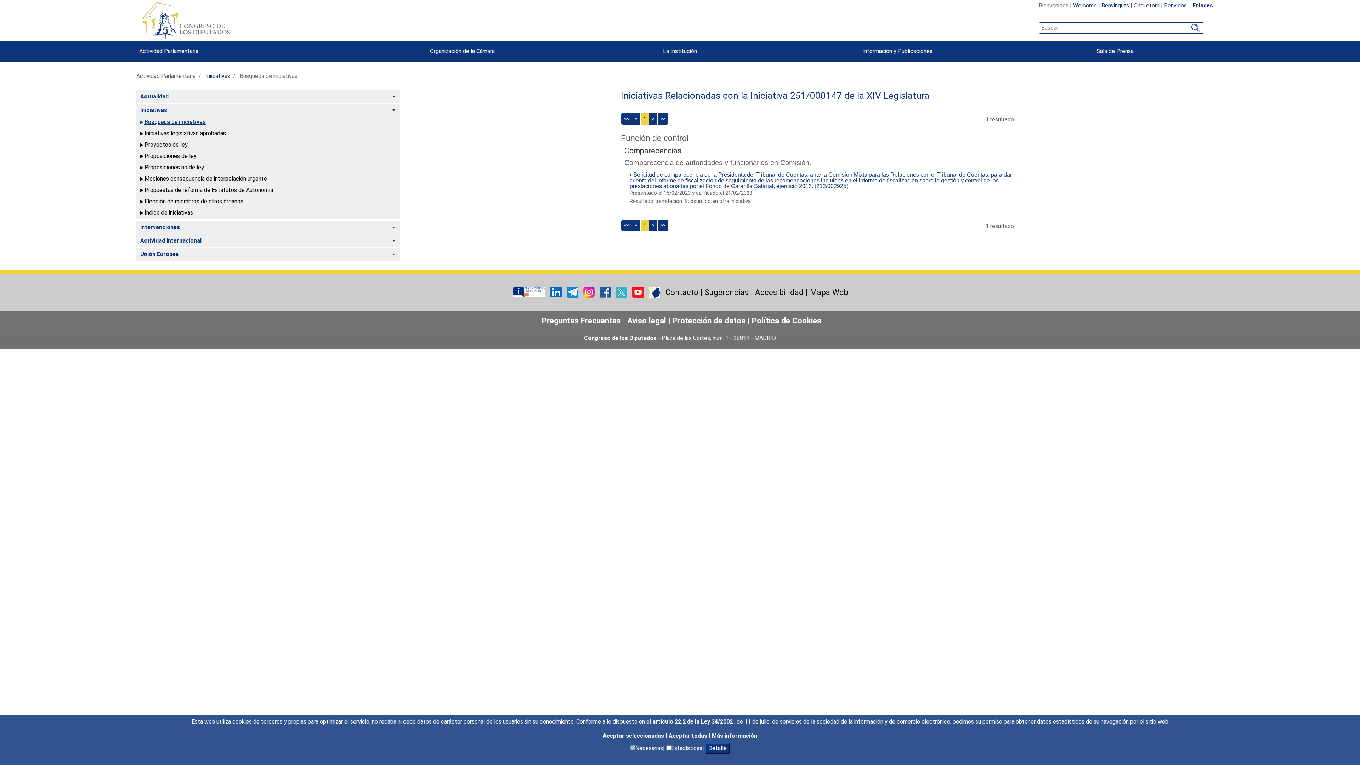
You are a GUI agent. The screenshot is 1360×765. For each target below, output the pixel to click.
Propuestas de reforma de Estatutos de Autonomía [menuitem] (208, 190)
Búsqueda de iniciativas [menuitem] (175, 122)
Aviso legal (647, 320)
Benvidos (1175, 5)
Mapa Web (829, 292)
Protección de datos (709, 320)
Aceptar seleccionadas (634, 735)
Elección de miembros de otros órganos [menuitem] (193, 201)
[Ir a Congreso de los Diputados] (185, 20)
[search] (1121, 28)
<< (626, 118)
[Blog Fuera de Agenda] (654, 291)
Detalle (717, 748)
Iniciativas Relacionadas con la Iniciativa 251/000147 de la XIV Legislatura (775, 95)
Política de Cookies (786, 320)
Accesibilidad (779, 292)
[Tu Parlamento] (529, 291)
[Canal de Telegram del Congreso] (573, 291)
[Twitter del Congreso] (622, 291)
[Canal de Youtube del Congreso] (638, 291)
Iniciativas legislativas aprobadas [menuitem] (185, 133)
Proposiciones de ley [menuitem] (170, 156)
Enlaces (1202, 5)
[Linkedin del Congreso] (556, 291)
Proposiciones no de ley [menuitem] (174, 167)
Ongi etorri (1147, 5)
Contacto (681, 292)
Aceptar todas (689, 735)
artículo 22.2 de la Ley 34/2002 (693, 721)
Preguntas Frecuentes (581, 320)
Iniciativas (217, 76)
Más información (734, 735)
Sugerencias (727, 292)
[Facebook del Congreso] (606, 291)
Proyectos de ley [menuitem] (166, 144)
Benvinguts (1115, 5)
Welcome (1085, 5)
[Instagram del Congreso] (590, 291)
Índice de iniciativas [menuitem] (168, 212)
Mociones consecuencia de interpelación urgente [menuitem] (205, 178)
